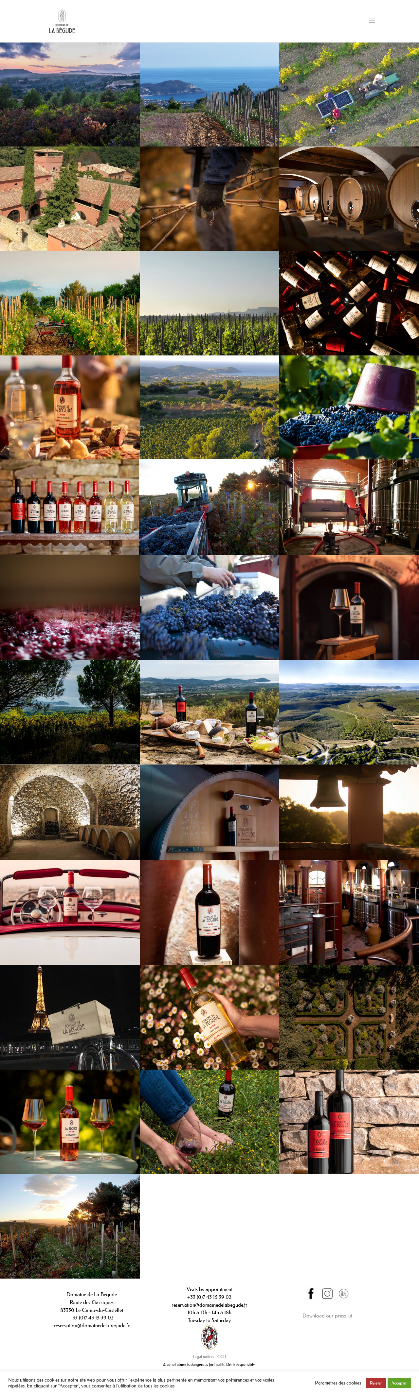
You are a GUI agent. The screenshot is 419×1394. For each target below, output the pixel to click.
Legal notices (203, 1356)
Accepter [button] (399, 1382)
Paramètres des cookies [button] (338, 1383)
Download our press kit (327, 1315)
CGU (221, 1356)
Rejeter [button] (376, 1382)
